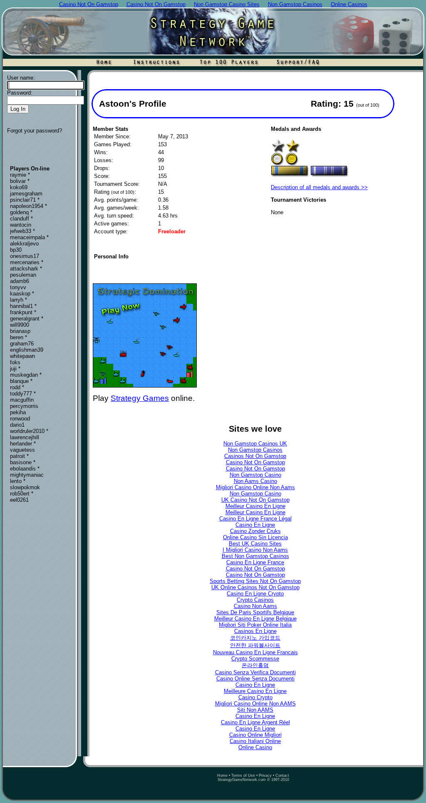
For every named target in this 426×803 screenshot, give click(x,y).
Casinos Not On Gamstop (255, 456)
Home (222, 775)
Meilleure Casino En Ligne (255, 691)
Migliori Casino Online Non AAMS (255, 703)
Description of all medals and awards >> (319, 187)
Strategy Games (140, 398)
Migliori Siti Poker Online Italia (255, 625)
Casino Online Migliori (255, 735)
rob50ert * (21, 493)
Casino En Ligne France (255, 562)
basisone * (22, 462)
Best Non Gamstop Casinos (255, 556)
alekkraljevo (24, 243)
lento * (17, 481)
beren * (18, 337)
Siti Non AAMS (255, 710)
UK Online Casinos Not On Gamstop (255, 587)
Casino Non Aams (255, 606)
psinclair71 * (25, 200)
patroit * (19, 456)
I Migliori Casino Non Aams (255, 550)
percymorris (24, 406)
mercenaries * (26, 262)
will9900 (19, 325)
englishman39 (26, 350)
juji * (15, 368)
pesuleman (23, 275)
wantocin (20, 225)
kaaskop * (22, 293)
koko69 (18, 187)
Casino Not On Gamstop (255, 462)
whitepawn (22, 356)
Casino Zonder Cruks (255, 531)
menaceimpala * (29, 237)
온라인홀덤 (255, 665)
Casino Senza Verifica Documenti (255, 672)
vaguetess (22, 450)
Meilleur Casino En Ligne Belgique (255, 618)
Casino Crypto (255, 697)
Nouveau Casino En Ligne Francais (255, 652)
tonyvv (18, 287)
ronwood (20, 418)
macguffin (22, 400)
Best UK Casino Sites (255, 543)
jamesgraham (26, 193)
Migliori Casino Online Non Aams (255, 487)
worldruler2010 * (29, 431)
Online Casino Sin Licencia (255, 537)
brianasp (20, 331)
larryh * (18, 300)
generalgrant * (26, 318)
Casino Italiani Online (255, 741)
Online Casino (255, 747)
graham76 (22, 343)
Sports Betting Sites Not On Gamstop (255, 581)
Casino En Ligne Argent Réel (255, 722)
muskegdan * (26, 375)
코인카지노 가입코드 (255, 638)
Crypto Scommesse (255, 658)
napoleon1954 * (28, 206)
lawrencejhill (24, 437)
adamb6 (19, 281)
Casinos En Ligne (255, 631)
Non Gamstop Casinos (255, 450)
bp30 (16, 250)
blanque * (21, 381)
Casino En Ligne (255, 525)
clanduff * (21, 218)
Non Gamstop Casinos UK (255, 443)
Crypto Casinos (255, 600)
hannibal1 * (23, 306)
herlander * (23, 443)
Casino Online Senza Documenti (255, 678)
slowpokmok (25, 487)
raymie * (20, 175)
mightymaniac (27, 475)
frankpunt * (23, 312)
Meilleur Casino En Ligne (255, 506)
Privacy (265, 775)
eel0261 (19, 500)
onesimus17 (24, 256)
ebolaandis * (25, 468)
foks (15, 362)
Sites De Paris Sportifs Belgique (255, 612)
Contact (282, 775)
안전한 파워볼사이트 (255, 645)
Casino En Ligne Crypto (255, 593)
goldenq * (21, 212)
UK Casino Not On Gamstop (255, 500)
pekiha (18, 412)
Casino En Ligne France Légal (255, 518)
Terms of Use (243, 775)
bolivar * (20, 181)
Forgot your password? (34, 131)
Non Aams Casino (255, 481)
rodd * (17, 387)
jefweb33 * (22, 231)
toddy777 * (23, 393)
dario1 (17, 425)
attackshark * (26, 268)
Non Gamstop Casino (255, 475)
